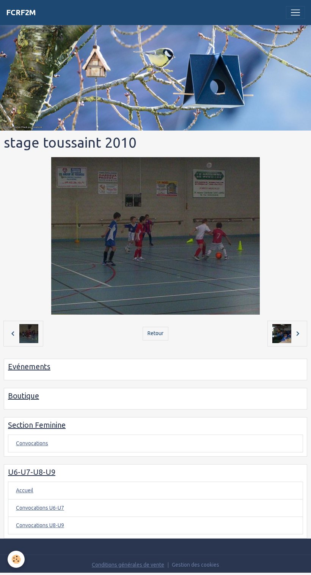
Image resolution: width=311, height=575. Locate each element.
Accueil (24, 490)
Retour (155, 333)
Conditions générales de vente (128, 565)
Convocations (32, 443)
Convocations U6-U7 (40, 508)
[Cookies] (16, 559)
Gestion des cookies (195, 565)
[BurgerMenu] (295, 12)
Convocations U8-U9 (40, 525)
